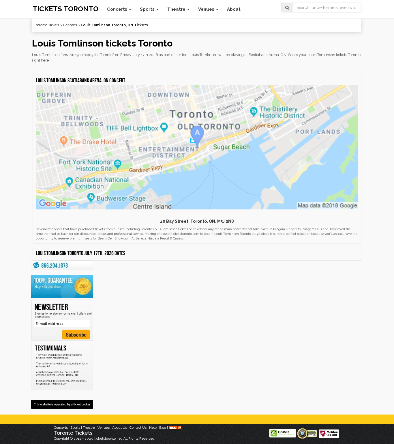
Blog (162, 428)
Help (153, 428)
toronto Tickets (47, 25)
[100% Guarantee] (62, 286)
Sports (148, 9)
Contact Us (138, 428)
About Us (119, 428)
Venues (206, 9)
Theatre (177, 9)
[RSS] (175, 428)
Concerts (117, 9)
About (234, 9)
